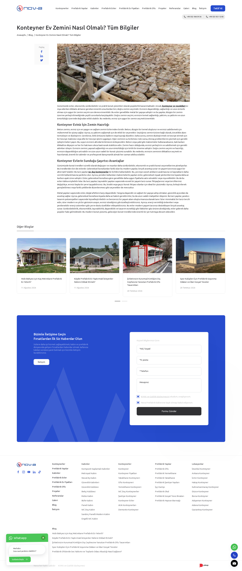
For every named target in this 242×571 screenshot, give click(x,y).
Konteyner (123, 469)
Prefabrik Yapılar (79, 8)
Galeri (186, 8)
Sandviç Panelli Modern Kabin (96, 514)
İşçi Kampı (160, 487)
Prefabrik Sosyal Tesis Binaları (169, 496)
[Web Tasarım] (204, 565)
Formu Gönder (169, 411)
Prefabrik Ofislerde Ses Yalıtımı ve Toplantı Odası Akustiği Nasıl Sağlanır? (87, 551)
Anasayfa (21, 35)
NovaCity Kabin (89, 478)
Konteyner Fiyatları (127, 473)
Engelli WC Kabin (90, 519)
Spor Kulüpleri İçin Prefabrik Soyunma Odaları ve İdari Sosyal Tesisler (85, 547)
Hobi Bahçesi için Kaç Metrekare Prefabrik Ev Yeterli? (77, 533)
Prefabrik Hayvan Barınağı (167, 500)
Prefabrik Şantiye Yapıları (167, 482)
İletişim (202, 8)
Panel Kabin (87, 505)
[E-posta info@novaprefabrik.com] (234, 563)
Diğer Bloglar (25, 226)
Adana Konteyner (200, 505)
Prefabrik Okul (162, 491)
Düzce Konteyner (200, 491)
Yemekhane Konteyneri (129, 487)
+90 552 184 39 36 (194, 17)
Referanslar (175, 8)
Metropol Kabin (89, 473)
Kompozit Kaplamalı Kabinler (96, 469)
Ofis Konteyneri (126, 482)
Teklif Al (217, 8)
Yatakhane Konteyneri (129, 478)
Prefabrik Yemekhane (165, 473)
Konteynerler (62, 8)
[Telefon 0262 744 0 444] (234, 555)
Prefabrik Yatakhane (165, 478)
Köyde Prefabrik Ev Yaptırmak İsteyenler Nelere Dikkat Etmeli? (82, 538)
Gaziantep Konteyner (202, 509)
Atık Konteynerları (127, 505)
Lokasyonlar (197, 464)
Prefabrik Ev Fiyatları (129, 8)
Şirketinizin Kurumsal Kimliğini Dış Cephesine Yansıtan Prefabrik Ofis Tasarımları (91, 542)
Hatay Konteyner (200, 482)
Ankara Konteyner (201, 473)
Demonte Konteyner (128, 509)
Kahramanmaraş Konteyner (205, 487)
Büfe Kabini (87, 500)
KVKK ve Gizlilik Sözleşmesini (155, 396)
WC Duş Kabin (88, 509)
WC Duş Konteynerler (128, 491)
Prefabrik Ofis (149, 8)
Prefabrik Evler (109, 8)
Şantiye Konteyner (127, 496)
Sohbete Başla (18, 559)
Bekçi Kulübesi (89, 491)
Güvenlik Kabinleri (90, 482)
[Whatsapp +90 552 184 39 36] (234, 547)
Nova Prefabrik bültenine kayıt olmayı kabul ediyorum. (167, 402)
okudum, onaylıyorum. (166, 396)
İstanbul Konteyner (201, 469)
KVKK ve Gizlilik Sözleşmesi (71, 565)
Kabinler (94, 8)
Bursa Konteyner (200, 496)
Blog (194, 8)
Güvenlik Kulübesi (90, 487)
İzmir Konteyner (200, 478)
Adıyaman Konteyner (202, 500)
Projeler (162, 8)
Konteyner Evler (126, 500)
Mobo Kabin (87, 496)
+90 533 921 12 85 (216, 17)
